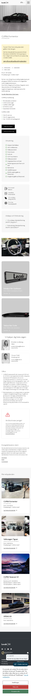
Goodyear (4, 457)
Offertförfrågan (8, 126)
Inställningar (15, 682)
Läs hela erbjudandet (9, 510)
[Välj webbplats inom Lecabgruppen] (22, 2)
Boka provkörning (9, 131)
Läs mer (6, 293)
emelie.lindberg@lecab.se (18, 346)
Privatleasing (5, 663)
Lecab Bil (5, 3)
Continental (5, 461)
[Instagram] (5, 649)
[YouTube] (8, 649)
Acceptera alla (15, 691)
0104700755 (14, 348)
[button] (4, 245)
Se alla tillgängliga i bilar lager (10, 94)
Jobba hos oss (20, 661)
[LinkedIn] (11, 649)
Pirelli (3, 459)
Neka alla (15, 687)
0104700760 (14, 361)
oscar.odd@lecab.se (16, 359)
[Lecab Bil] (6, 644)
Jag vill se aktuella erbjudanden (14, 61)
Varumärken (5, 661)
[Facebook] (2, 649)
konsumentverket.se (10, 433)
